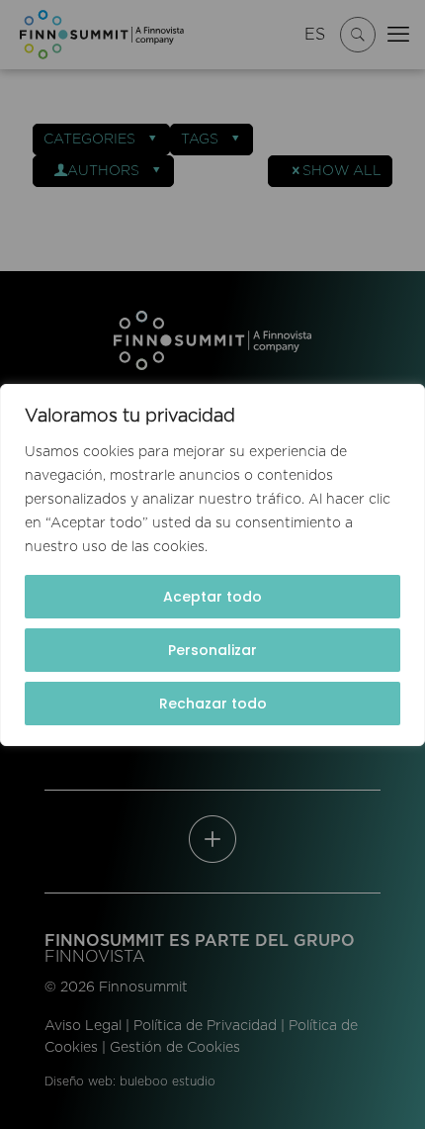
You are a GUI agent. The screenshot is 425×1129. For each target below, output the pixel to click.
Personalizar (212, 650)
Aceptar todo (212, 597)
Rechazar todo (213, 703)
